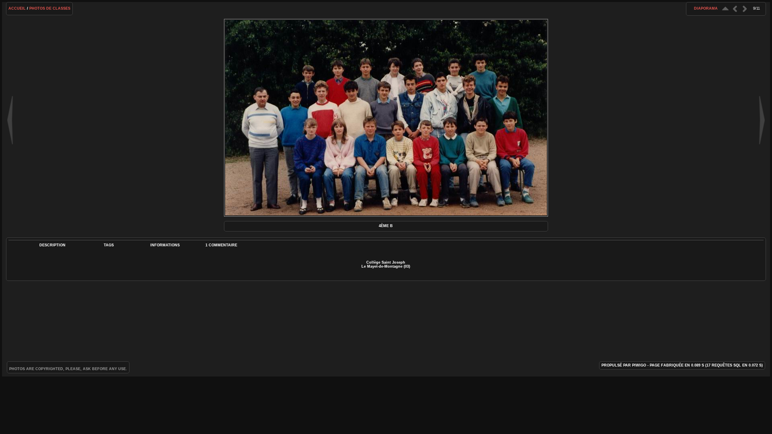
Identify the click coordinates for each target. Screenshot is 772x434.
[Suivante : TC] (744, 8)
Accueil (17, 8)
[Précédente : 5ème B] (735, 8)
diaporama (706, 8)
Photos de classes (49, 8)
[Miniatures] (725, 8)
